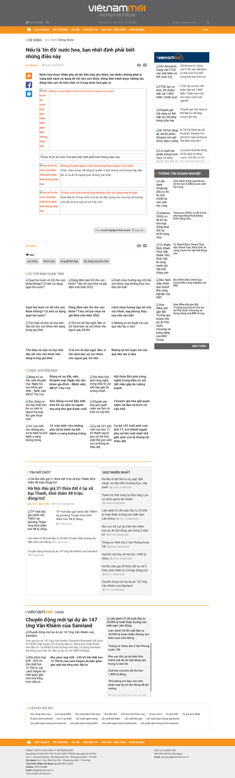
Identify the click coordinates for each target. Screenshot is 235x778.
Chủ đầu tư (90, 29)
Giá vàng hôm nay (40, 714)
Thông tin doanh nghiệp (179, 173)
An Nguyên (32, 65)
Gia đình (51, 40)
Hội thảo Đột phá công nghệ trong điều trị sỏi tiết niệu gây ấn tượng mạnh (130, 382)
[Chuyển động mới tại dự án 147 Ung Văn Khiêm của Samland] (65, 633)
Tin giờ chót (40, 472)
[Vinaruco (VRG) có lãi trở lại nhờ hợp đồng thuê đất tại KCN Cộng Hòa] (163, 225)
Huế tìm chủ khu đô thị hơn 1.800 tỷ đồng (125, 672)
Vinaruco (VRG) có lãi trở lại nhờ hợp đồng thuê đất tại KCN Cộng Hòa (189, 215)
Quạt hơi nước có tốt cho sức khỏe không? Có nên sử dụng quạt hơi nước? (46, 311)
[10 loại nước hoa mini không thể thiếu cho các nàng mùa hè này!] (49, 210)
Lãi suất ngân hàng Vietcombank (159, 723)
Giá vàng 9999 (63, 714)
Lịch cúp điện (64, 718)
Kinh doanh (136, 29)
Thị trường (60, 29)
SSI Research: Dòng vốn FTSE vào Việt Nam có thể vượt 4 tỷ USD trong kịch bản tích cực (193, 71)
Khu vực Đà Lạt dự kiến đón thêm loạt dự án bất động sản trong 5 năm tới (125, 530)
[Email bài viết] (144, 65)
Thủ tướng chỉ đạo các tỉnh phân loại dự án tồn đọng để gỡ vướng (128, 684)
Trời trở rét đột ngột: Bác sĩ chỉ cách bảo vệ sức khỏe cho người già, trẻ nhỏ (87, 354)
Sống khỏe (66, 40)
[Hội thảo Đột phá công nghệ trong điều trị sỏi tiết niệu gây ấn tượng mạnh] (101, 385)
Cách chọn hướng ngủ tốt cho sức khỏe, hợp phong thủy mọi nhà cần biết (131, 311)
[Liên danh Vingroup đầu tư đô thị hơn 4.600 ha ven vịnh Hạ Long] (163, 193)
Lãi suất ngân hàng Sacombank (48, 723)
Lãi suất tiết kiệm (111, 718)
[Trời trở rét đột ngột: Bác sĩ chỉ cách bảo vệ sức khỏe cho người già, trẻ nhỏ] (88, 330)
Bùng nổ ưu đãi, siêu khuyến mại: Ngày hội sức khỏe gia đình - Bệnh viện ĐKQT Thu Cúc (68, 382)
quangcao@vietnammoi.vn (174, 757)
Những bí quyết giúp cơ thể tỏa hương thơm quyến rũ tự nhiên (81, 91)
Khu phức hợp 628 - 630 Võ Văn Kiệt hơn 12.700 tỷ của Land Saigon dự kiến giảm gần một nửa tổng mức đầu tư (76, 661)
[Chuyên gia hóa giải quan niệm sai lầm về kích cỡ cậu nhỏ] (101, 410)
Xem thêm (199, 346)
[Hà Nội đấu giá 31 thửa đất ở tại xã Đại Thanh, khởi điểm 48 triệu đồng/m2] (63, 480)
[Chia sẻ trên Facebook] (29, 85)
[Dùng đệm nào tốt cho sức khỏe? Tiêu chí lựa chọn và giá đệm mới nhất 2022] (88, 287)
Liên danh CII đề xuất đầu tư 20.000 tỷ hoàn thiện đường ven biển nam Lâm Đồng (124, 514)
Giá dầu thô (110, 714)
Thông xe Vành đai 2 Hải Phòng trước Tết (128, 647)
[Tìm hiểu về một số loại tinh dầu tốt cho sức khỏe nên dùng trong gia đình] (46, 330)
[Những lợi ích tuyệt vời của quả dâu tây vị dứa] (131, 326)
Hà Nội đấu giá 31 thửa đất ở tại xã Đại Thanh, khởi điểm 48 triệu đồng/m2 (60, 493)
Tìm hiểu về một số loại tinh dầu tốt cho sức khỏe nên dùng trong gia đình (44, 354)
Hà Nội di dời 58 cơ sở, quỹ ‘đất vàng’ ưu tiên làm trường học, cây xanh (124, 483)
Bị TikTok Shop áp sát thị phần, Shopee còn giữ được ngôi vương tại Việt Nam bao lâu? (193, 135)
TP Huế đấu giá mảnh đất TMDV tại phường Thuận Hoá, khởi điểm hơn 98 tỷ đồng (76, 515)
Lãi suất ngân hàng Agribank (162, 718)
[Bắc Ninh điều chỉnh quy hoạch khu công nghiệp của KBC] (163, 288)
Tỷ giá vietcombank (41, 718)
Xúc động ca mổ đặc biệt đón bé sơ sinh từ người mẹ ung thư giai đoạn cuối (68, 405)
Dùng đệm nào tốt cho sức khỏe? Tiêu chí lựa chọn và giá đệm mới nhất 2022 (86, 311)
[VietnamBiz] (170, 57)
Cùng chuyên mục (42, 370)
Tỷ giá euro (155, 714)
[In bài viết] (138, 65)
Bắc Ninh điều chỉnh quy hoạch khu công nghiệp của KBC (189, 282)
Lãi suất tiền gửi (133, 718)
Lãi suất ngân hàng (86, 718)
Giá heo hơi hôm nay (133, 714)
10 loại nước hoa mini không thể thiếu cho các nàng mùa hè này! (99, 192)
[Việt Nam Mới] (117, 10)
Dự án (75, 29)
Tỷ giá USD (172, 714)
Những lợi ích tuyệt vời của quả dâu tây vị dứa (129, 352)
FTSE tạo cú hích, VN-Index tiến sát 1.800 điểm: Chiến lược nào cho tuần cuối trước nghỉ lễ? (192, 93)
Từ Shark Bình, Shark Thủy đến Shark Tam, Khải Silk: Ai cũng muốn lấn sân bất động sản (190, 249)
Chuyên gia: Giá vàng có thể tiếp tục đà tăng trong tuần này (193, 113)
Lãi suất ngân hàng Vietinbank (119, 723)
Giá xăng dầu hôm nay (87, 714)
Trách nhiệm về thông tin (38, 773)
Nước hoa (49, 261)
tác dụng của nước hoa (96, 261)
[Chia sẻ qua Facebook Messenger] (29, 94)
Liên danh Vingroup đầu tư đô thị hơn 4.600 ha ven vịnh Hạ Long (189, 183)
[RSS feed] (47, 22)
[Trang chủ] (29, 30)
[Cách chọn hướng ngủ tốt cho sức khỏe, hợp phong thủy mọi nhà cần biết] (131, 287)
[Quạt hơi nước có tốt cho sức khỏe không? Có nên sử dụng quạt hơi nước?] (46, 287)
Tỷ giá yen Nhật (191, 714)
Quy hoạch (42, 29)
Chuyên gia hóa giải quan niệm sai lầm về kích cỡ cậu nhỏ (132, 405)
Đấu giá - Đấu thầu (114, 29)
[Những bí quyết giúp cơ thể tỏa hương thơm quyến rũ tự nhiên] (43, 147)
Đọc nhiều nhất (116, 472)
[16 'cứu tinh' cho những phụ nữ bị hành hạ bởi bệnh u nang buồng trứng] (37, 436)
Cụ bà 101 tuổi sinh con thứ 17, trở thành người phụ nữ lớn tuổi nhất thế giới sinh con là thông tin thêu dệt (131, 433)
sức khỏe (32, 261)
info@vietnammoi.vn (42, 770)
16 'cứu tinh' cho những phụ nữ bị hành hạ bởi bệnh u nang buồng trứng (68, 429)
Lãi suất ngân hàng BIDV (84, 723)
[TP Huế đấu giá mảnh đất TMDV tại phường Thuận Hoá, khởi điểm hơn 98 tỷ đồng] (39, 520)
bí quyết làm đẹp (69, 261)
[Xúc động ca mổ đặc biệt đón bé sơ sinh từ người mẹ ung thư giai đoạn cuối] (37, 410)
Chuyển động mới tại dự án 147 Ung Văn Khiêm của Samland (62, 551)
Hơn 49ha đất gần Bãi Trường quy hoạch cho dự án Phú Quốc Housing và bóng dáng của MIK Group (189, 309)
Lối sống (34, 40)
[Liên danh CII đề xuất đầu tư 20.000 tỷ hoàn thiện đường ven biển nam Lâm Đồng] (128, 622)
